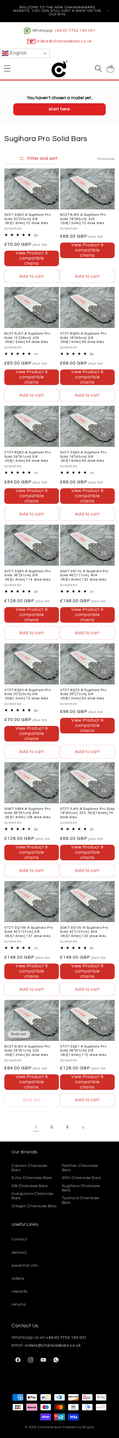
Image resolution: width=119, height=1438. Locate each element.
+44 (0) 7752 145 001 (75, 31)
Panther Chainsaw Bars (80, 1168)
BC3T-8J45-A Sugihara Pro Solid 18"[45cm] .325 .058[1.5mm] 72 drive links (83, 219)
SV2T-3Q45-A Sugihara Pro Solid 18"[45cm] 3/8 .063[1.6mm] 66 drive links (83, 456)
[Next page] (83, 1127)
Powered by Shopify (78, 1427)
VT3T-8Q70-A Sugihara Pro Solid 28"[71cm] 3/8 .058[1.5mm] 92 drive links (83, 694)
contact (19, 1239)
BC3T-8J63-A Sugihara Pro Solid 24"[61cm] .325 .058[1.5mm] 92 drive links (27, 1051)
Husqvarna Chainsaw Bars (32, 1196)
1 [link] (36, 1127)
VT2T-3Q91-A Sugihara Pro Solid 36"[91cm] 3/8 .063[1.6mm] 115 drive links (83, 1051)
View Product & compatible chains (32, 258)
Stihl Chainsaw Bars (81, 1178)
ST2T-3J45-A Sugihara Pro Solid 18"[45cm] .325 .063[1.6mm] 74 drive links (87, 813)
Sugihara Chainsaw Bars (81, 1188)
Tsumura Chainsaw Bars (80, 1200)
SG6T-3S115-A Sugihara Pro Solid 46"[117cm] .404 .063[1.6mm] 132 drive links (84, 575)
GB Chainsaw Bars (30, 1186)
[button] (7, 68)
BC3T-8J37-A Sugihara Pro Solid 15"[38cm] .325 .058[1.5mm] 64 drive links (27, 338)
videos (18, 1278)
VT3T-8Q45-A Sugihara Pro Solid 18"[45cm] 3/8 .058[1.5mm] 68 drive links (83, 338)
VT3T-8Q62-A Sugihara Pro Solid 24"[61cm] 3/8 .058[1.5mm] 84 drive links (27, 456)
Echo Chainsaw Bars (32, 1178)
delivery (19, 1253)
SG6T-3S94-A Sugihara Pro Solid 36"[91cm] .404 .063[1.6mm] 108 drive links (27, 813)
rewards (19, 1291)
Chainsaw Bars (50, 1427)
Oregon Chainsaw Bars (34, 1206)
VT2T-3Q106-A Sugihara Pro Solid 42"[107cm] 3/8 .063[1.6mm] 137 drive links (28, 932)
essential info (25, 1266)
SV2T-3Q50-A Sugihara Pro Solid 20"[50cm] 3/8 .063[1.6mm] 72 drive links (27, 219)
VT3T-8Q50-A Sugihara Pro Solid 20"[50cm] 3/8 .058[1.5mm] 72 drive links (27, 694)
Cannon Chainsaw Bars (29, 1168)
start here (59, 109)
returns (19, 1304)
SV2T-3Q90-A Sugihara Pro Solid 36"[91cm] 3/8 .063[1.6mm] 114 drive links (27, 575)
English (18, 53)
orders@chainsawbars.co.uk (64, 41)
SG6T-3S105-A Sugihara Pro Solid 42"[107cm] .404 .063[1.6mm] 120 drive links (84, 932)
